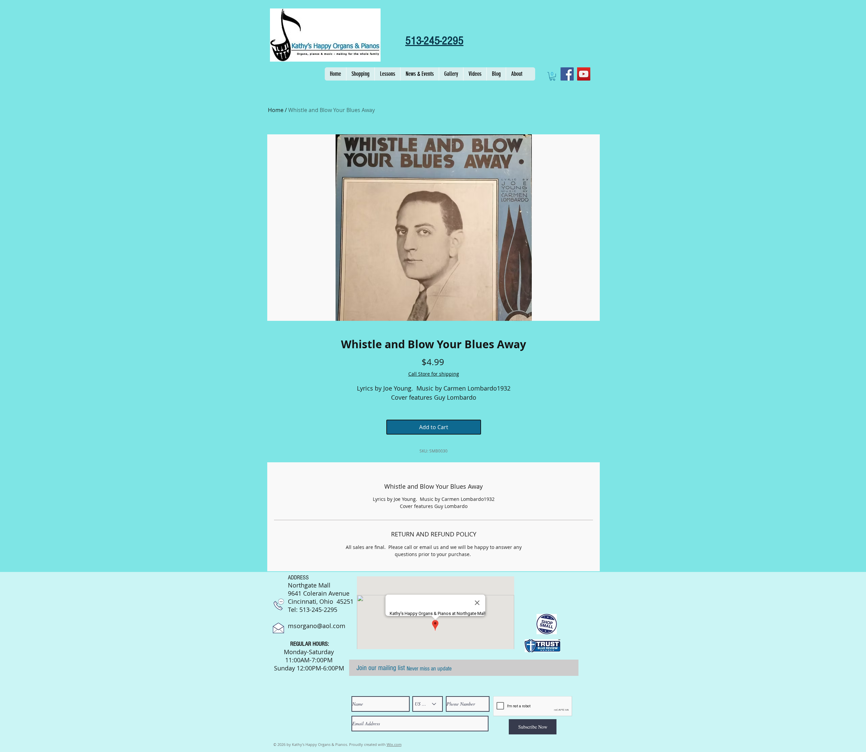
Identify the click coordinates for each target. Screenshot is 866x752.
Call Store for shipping (433, 374)
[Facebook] (567, 74)
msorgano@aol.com (316, 626)
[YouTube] (583, 74)
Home (275, 110)
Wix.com (394, 744)
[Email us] (278, 627)
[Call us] (278, 604)
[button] (360, 74)
